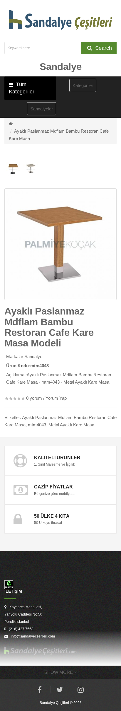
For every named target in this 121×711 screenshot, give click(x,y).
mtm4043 (37, 424)
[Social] (81, 690)
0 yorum (34, 398)
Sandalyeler (41, 108)
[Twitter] (60, 690)
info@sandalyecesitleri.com (33, 636)
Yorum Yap (56, 398)
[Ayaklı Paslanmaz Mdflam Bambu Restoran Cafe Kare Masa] (60, 244)
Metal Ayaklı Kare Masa (71, 424)
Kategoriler (83, 85)
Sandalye (33, 356)
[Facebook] (40, 690)
